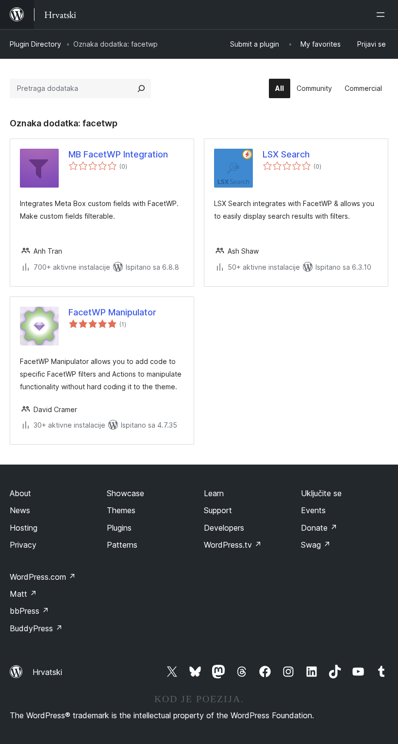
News (20, 510)
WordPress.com (43, 577)
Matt (23, 594)
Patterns (122, 545)
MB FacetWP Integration (118, 154)
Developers (224, 528)
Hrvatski (47, 672)
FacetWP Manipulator (112, 312)
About (20, 493)
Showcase (125, 493)
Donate (319, 528)
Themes (121, 510)
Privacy (23, 545)
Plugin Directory (35, 44)
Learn (214, 493)
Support (218, 510)
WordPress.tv (233, 545)
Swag (316, 545)
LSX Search (286, 154)
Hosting (23, 528)
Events (313, 510)
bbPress (29, 611)
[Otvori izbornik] (382, 14)
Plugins (119, 528)
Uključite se (321, 493)
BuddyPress (36, 628)
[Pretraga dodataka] (141, 88)
